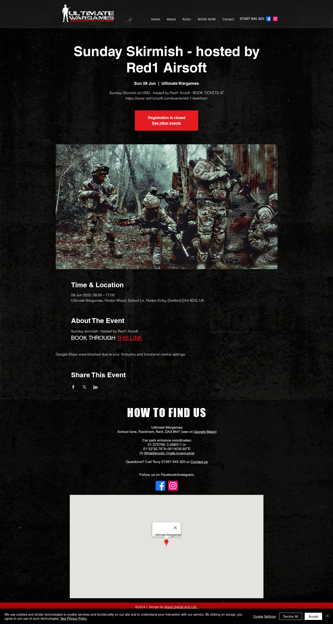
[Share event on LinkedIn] (95, 387)
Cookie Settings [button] (264, 616)
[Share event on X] (84, 387)
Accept (313, 616)
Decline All (290, 616)
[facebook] (268, 19)
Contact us (199, 462)
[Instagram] (275, 19)
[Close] (327, 616)
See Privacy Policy (73, 618)
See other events (166, 123)
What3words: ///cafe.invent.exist (169, 453)
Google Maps (204, 431)
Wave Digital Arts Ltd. (181, 607)
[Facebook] (160, 486)
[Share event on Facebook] (73, 387)
